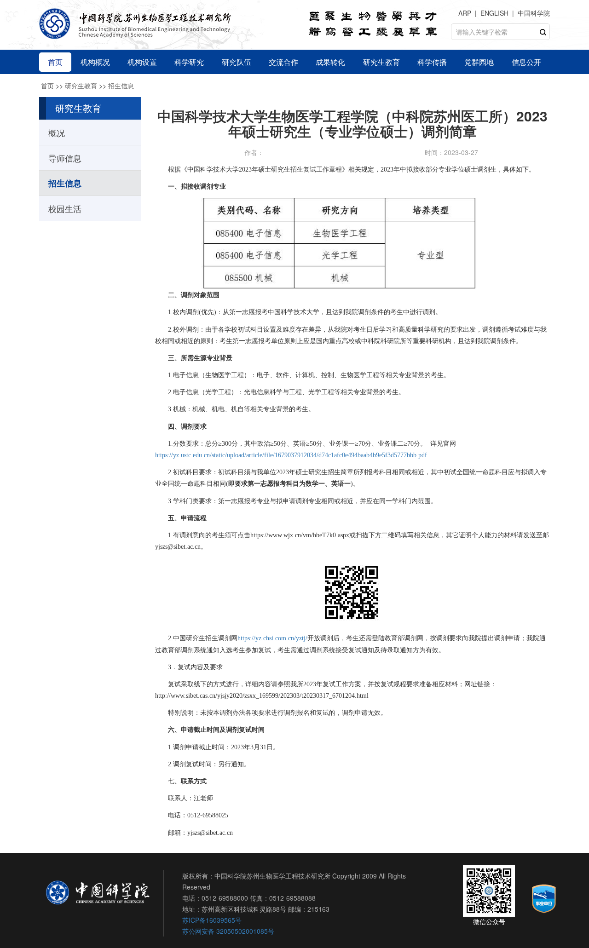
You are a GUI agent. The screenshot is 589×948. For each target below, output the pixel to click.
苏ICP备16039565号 (212, 920)
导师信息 (64, 158)
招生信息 (121, 85)
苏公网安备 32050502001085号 (228, 931)
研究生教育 (81, 85)
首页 (47, 85)
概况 (56, 132)
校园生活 (64, 208)
